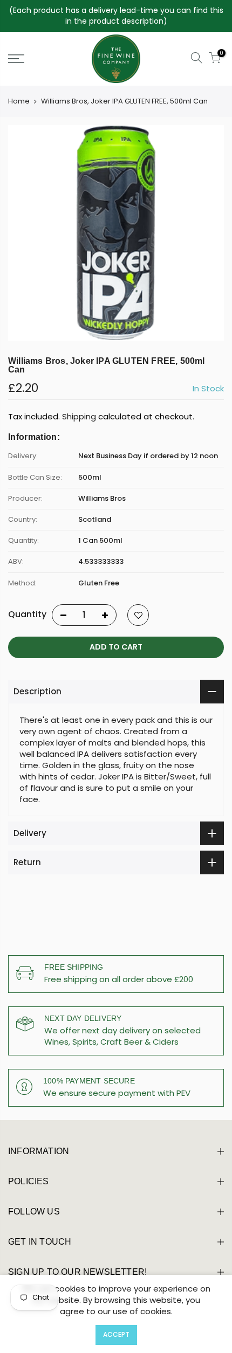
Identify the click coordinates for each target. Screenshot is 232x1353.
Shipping (79, 416)
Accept (116, 1334)
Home (19, 101)
